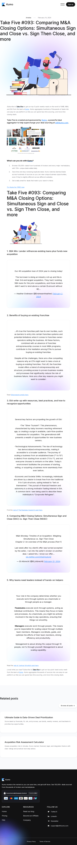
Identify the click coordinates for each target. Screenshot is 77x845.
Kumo (44, 120)
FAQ (3, 820)
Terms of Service (44, 841)
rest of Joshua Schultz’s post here (26, 665)
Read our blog (28, 811)
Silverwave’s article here (19, 395)
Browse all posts (68, 706)
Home (4, 811)
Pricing (4, 816)
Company (27, 820)
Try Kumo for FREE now (15, 187)
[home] (7, 4)
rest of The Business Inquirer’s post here (27, 510)
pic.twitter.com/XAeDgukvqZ (38, 557)
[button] (62, 4)
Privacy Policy (31, 841)
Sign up (70, 4)
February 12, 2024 (52, 561)
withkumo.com (61, 123)
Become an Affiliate (30, 816)
